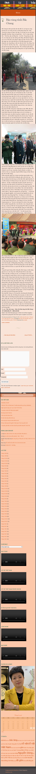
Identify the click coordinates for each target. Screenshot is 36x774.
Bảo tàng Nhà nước (25, 317)
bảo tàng (20, 318)
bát (2, 740)
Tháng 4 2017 (4, 536)
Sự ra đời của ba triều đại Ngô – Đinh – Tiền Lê (14, 436)
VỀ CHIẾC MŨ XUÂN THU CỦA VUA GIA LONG (16, 442)
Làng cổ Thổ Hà (29, 335)
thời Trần (8, 757)
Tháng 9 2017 (4, 523)
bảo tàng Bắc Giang (27, 318)
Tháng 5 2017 (4, 534)
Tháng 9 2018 (4, 496)
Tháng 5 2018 (4, 506)
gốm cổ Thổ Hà (13, 320)
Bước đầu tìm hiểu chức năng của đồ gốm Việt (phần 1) (15, 433)
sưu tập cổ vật (18, 755)
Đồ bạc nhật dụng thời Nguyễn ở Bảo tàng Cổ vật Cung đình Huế (14, 422)
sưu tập (12, 755)
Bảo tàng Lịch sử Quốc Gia (23, 740)
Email (3, 373)
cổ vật (25, 743)
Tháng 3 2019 (4, 481)
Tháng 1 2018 (4, 516)
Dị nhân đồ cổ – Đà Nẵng (10, 445)
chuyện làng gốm (12, 744)
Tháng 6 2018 (4, 503)
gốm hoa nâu (10, 750)
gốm (22, 747)
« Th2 (2, 731)
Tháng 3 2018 (4, 511)
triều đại (12, 757)
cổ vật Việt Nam (7, 320)
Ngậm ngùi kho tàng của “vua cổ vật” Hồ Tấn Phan (11, 407)
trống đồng (17, 757)
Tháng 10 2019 (4, 463)
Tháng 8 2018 (4, 498)
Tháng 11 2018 (4, 491)
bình (4, 740)
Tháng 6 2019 (4, 473)
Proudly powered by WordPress (12, 770)
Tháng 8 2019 (4, 468)
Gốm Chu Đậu (27, 747)
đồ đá (25, 760)
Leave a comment (6, 322)
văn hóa (27, 757)
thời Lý (3, 757)
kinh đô (30, 750)
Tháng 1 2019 (4, 486)
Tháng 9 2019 (4, 465)
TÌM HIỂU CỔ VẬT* (5, 402)
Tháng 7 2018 (4, 501)
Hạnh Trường (17, 750)
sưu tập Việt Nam (26, 755)
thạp (32, 755)
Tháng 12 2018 (4, 488)
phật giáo (5, 755)
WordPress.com (9, 772)
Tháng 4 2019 (4, 478)
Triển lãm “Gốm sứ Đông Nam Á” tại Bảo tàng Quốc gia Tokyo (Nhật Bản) (16, 405)
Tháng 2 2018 (4, 513)
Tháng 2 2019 (4, 483)
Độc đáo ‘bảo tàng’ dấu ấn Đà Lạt (8, 417)
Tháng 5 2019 (4, 476)
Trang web (3, 377)
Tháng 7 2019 (4, 470)
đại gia (14, 760)
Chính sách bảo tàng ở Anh (6, 415)
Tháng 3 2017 (4, 539)
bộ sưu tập (5, 744)
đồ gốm (19, 760)
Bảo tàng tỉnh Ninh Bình (9, 335)
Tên (2, 369)
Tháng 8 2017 (4, 526)
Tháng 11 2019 (4, 460)
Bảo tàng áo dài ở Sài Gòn (6, 412)
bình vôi (7, 740)
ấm (32, 760)
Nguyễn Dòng (25, 753)
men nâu (10, 753)
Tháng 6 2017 (4, 531)
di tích (18, 747)
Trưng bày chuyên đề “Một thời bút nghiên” (10, 410)
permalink (25, 320)
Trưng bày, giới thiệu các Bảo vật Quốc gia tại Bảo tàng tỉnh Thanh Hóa (15, 425)
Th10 (3, 19)
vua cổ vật (22, 757)
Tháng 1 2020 (4, 455)
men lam (5, 753)
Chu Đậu (19, 744)
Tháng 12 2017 (4, 518)
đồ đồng (29, 760)
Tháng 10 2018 (4, 493)
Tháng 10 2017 (4, 521)
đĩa (12, 760)
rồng (9, 755)
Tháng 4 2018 (4, 508)
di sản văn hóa (14, 747)
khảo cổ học (24, 750)
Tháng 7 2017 (4, 528)
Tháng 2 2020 (4, 453)
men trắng (15, 753)
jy (1, 433)
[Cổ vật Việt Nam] (14, 5)
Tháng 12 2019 (4, 458)
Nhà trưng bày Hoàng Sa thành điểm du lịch (10, 420)
